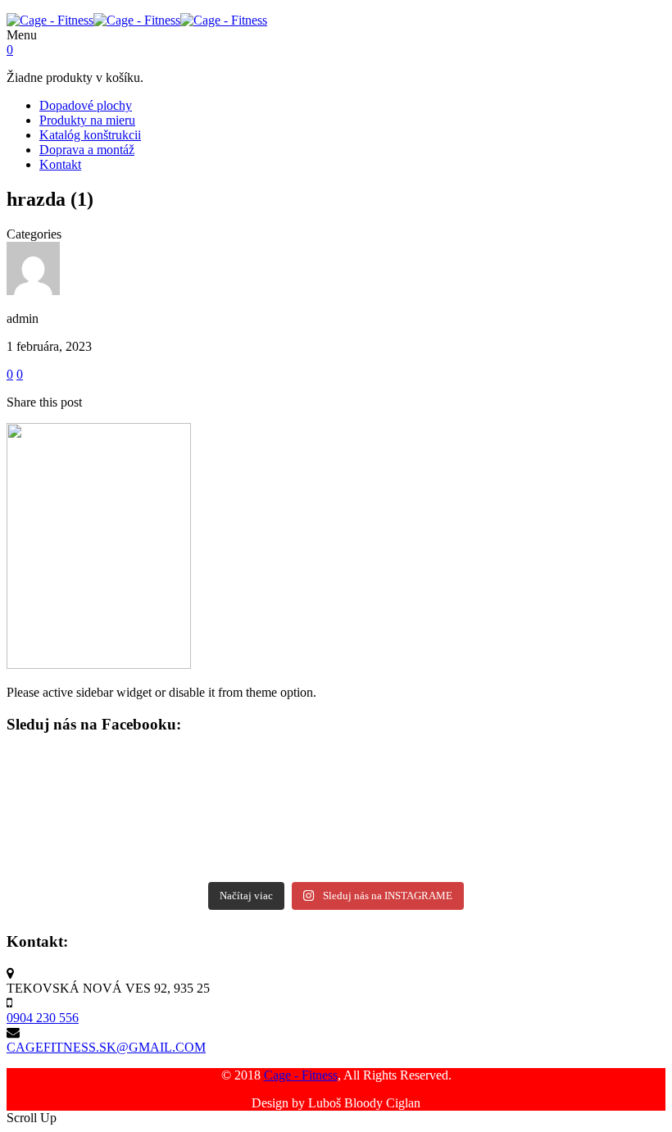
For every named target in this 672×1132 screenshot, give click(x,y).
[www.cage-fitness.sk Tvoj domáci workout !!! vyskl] (580, 799)
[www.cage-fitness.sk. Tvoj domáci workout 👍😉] (255, 841)
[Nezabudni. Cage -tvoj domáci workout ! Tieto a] (92, 863)
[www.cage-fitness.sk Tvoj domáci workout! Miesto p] (255, 820)
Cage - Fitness (301, 1075)
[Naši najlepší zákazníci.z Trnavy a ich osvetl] (580, 820)
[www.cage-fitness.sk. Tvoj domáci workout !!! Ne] (580, 841)
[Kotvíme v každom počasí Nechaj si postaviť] (92, 841)
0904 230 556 (43, 1018)
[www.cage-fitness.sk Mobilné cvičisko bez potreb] (580, 777)
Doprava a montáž (86, 150)
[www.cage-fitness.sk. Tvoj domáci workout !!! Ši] (255, 777)
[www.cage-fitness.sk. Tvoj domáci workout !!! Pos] (417, 841)
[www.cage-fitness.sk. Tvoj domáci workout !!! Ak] (580, 863)
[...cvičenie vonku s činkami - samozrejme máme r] (255, 799)
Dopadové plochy (85, 105)
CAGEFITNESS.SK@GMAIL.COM (106, 1047)
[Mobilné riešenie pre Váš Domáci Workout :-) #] (417, 820)
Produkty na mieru (87, 120)
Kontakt (60, 164)
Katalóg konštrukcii (90, 135)
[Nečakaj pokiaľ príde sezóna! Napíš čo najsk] (417, 799)
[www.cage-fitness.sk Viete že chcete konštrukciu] (92, 820)
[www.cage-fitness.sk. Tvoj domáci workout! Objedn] (92, 777)
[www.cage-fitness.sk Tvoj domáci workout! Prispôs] (417, 777)
